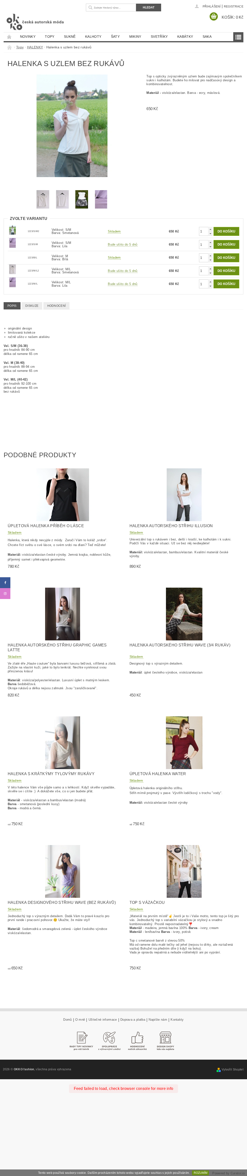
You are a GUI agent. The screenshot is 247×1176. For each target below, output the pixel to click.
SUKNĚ (70, 36)
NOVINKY (27, 36)
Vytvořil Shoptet (232, 1069)
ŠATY (115, 36)
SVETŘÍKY (159, 36)
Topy (49, 36)
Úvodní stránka (9, 36)
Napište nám (158, 1019)
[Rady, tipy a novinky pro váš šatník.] (81, 1040)
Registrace (233, 6)
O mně (80, 1019)
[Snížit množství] (210, 233)
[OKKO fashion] (43, 22)
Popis (12, 305)
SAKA (207, 36)
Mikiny (135, 36)
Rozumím (200, 1173)
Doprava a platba (132, 1019)
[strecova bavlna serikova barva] (12, 243)
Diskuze (31, 305)
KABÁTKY (185, 36)
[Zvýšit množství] (210, 229)
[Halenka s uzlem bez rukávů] (12, 229)
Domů (67, 1019)
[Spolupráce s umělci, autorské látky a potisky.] (109, 1040)
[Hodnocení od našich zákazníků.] (137, 1040)
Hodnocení (56, 305)
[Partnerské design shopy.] (165, 1040)
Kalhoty (93, 36)
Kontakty (177, 1019)
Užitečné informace (103, 1019)
